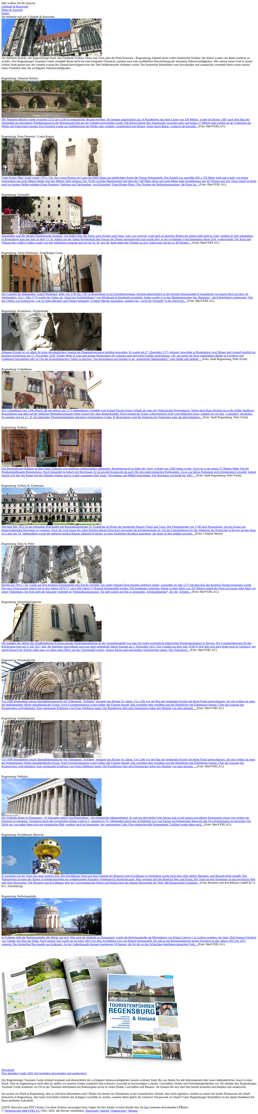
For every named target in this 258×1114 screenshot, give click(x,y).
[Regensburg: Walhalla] (52, 815)
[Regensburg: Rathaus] (52, 466)
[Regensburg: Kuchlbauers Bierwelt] (52, 873)
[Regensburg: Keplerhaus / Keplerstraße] (52, 349)
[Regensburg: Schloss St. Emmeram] (52, 524)
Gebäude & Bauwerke (15, 6)
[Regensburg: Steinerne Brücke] (52, 116)
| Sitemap (132, 1110)
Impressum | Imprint (97, 1110)
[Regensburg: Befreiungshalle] (52, 934)
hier (146, 1107)
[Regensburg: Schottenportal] (52, 756)
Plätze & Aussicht (12, 10)
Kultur (5, 13)
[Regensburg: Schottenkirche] (52, 698)
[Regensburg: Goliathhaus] (52, 407)
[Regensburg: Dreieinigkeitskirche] (52, 640)
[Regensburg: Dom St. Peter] (52, 582)
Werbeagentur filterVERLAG (22, 1110)
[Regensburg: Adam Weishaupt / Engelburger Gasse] (52, 291)
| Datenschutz (118, 1110)
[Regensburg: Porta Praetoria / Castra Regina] (52, 175)
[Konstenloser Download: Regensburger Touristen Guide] (92, 1063)
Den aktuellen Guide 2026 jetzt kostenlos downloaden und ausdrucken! (44, 1073)
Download (8, 1069)
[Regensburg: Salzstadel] (52, 233)
